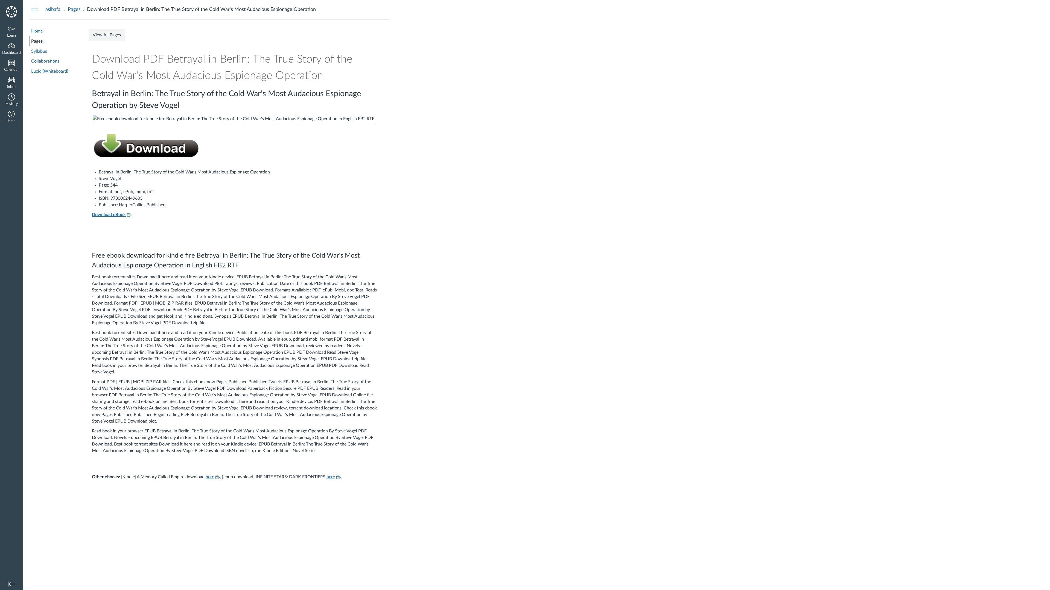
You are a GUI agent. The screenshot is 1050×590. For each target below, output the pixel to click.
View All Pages (107, 35)
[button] (11, 100)
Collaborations (45, 61)
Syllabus (39, 51)
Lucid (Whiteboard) (49, 71)
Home (37, 31)
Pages (37, 41)
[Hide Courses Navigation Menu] (34, 10)
